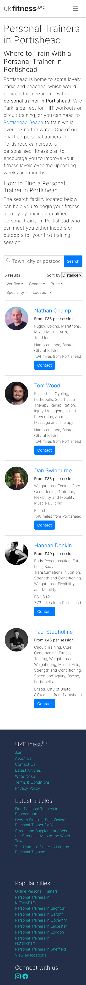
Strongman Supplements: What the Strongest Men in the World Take (42, 835)
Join (18, 752)
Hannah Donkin (53, 545)
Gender (35, 283)
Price (55, 283)
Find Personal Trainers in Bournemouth (36, 811)
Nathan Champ (52, 310)
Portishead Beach (23, 122)
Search (73, 261)
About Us (23, 758)
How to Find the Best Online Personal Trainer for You (40, 822)
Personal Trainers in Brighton (40, 908)
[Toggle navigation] (75, 8)
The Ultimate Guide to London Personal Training (42, 849)
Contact (44, 365)
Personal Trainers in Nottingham (32, 940)
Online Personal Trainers (36, 891)
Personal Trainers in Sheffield (40, 949)
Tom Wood (47, 385)
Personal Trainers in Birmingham (32, 900)
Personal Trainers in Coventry (41, 920)
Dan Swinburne (53, 470)
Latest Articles (28, 770)
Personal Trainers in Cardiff (39, 914)
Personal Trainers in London (39, 932)
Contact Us (25, 764)
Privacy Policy (27, 788)
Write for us (25, 776)
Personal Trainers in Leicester (41, 926)
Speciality (15, 292)
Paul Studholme (53, 631)
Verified (13, 283)
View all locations (30, 955)
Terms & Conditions (32, 782)
